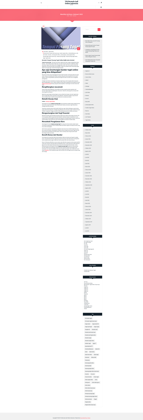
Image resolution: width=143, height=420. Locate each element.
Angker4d (87, 71)
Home (68, 15)
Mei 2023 (87, 160)
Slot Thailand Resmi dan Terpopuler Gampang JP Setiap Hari (92, 60)
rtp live (87, 374)
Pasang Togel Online (50, 101)
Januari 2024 (87, 139)
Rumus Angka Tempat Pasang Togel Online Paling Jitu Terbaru (92, 56)
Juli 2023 (87, 154)
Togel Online (51, 51)
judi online (45, 54)
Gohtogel (87, 86)
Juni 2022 (87, 194)
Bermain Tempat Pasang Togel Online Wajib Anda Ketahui (58, 60)
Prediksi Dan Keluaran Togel (90, 270)
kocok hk (86, 245)
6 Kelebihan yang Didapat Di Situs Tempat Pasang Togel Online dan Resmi (92, 51)
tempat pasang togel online (71, 56)
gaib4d (85, 292)
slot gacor (88, 382)
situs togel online (89, 379)
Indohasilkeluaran (89, 89)
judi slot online (89, 354)
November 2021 (88, 215)
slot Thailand (88, 116)
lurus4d (87, 98)
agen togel (97, 326)
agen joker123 (96, 323)
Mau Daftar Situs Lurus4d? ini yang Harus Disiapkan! (92, 41)
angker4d (86, 287)
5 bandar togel (89, 318)
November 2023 (88, 145)
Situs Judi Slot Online (88, 283)
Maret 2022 (87, 203)
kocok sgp (86, 246)
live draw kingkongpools (89, 249)
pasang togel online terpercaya (49, 56)
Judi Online (45, 51)
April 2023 (87, 163)
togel (44, 58)
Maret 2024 (87, 132)
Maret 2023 (87, 166)
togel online (48, 58)
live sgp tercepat (87, 242)
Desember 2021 (88, 212)
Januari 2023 (87, 172)
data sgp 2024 (87, 255)
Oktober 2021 (88, 218)
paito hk (85, 253)
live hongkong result (88, 241)
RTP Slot (85, 281)
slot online (88, 385)
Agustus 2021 (88, 224)
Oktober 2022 (88, 181)
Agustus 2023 (88, 151)
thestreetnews (89, 399)
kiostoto (49, 54)
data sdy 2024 (87, 258)
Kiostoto (87, 95)
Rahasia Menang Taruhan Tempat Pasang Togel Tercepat (92, 46)
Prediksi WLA (86, 271)
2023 (71, 15)
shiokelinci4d (86, 303)
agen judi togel (89, 326)
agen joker (88, 323)
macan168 (86, 302)
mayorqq (86, 293)
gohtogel (86, 300)
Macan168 (87, 101)
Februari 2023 (88, 169)
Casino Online (88, 77)
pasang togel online (70, 54)
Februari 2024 (88, 136)
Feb (78, 49)
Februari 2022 (88, 206)
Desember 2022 (88, 175)
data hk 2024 (86, 257)
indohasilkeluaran (72, 53)
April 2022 (87, 200)
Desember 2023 (88, 142)
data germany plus (88, 254)
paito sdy (86, 250)
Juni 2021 (87, 231)
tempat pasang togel (61, 56)
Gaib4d (86, 80)
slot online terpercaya (90, 388)
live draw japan (87, 259)
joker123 (97, 349)
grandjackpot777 (89, 346)
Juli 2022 (87, 191)
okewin (85, 308)
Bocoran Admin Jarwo (89, 74)
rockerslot (86, 304)
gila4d (85, 295)
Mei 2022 (87, 197)
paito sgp (86, 251)
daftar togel (88, 343)
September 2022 (88, 185)
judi (77, 53)
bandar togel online (64, 53)
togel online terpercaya (90, 404)
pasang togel (63, 54)
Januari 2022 (87, 209)
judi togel (96, 354)
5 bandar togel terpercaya (91, 321)
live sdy (85, 243)
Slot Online (87, 113)
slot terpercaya (89, 390)
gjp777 (94, 343)
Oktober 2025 (88, 129)
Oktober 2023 (88, 148)
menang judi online (56, 54)
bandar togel (88, 337)
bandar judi (46, 53)
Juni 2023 (87, 157)
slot (96, 379)
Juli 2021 (87, 227)
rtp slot (92, 374)
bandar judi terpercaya (54, 53)
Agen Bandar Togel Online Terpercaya (92, 284)
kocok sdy (86, 247)
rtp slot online (89, 376)
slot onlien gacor (96, 382)
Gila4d (86, 83)
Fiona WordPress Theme (85, 417)
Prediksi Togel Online (89, 107)
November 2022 (88, 178)
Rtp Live (87, 110)
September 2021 (88, 221)
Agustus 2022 (88, 188)
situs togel (96, 376)
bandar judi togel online (91, 335)
